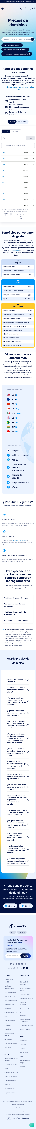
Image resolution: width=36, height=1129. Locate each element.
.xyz (3, 158)
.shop (4, 194)
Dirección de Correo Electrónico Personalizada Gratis (19, 107)
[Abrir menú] (32, 8)
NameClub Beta (25, 1029)
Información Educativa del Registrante (18, 1111)
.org (3, 164)
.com (3, 152)
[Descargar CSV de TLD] (3, 138)
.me (3, 188)
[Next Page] (21, 217)
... (30, 214)
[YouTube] (22, 964)
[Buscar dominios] (32, 39)
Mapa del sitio (24, 1052)
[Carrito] (26, 8)
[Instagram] (13, 964)
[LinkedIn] (16, 964)
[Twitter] (19, 964)
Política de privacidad (18, 1104)
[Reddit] (25, 964)
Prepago (15, 250)
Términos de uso (18, 1108)
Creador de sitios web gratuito (17, 101)
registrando (15, 540)
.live (3, 205)
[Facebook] (11, 964)
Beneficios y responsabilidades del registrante (18, 1114)
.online (4, 200)
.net (3, 182)
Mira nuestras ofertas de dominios (15, 50)
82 (15, 217)
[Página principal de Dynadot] (3, 8)
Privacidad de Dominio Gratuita (17, 113)
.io (3, 176)
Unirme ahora (25, 955)
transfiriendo (23, 540)
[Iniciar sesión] (20, 8)
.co (3, 170)
